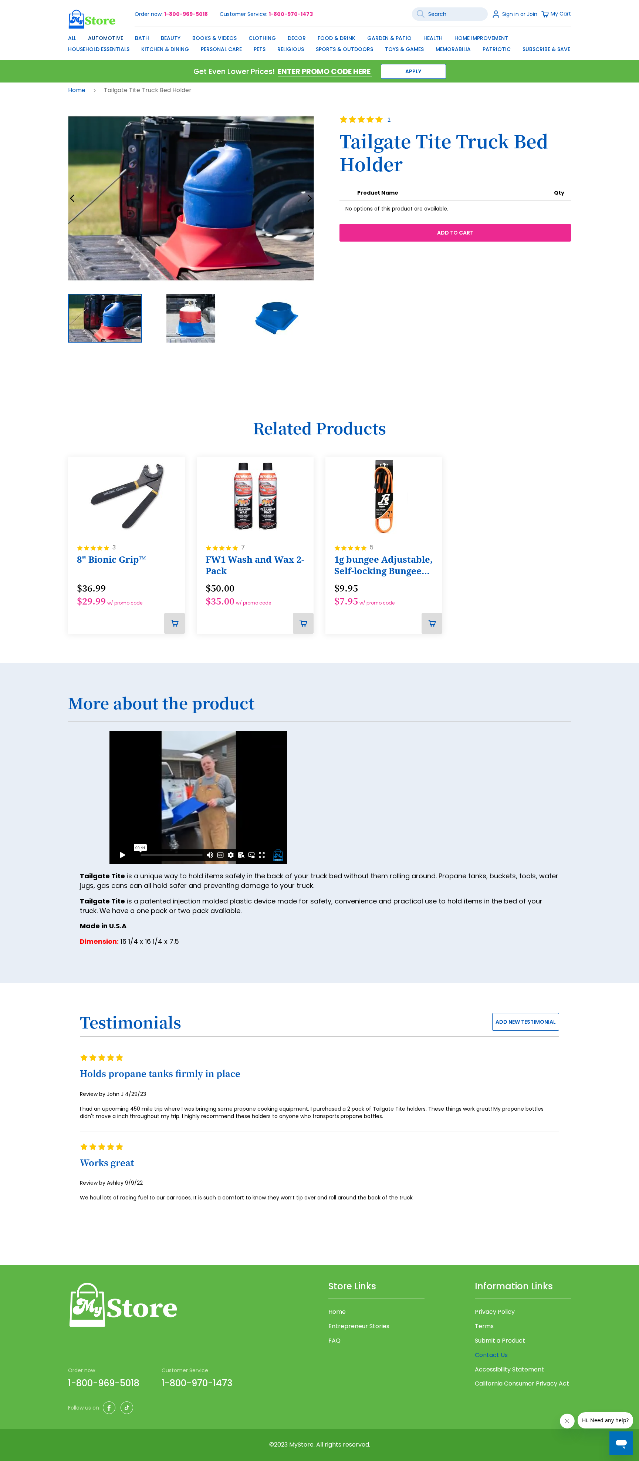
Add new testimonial (526, 1022)
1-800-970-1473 (291, 14)
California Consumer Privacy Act (522, 1384)
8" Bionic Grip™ (111, 559)
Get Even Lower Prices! (234, 71)
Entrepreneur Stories (358, 1326)
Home (77, 90)
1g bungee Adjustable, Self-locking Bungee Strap (383, 565)
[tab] (319, 707)
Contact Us (491, 1355)
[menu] (319, 42)
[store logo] (92, 19)
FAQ (334, 1341)
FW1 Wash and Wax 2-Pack (255, 565)
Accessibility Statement (509, 1370)
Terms (484, 1326)
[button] (72, 198)
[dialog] (319, 42)
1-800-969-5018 (186, 14)
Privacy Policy (495, 1312)
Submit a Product (500, 1341)
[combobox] (450, 14)
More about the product (161, 703)
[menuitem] (72, 38)
